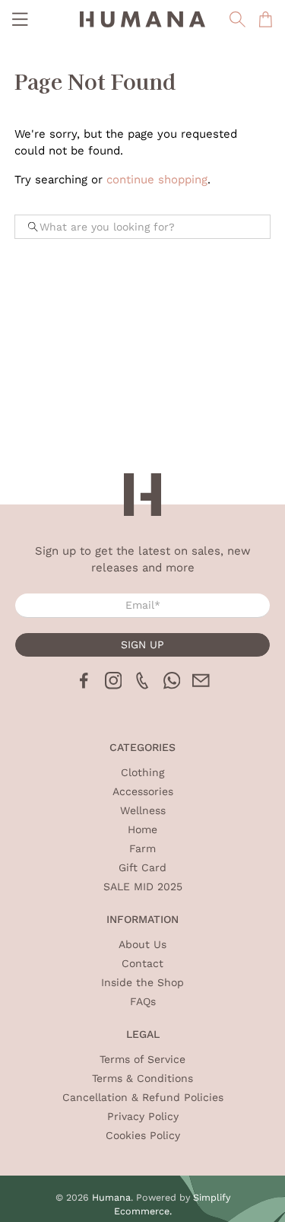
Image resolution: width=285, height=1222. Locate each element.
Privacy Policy (143, 1116)
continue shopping (156, 179)
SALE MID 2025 (142, 886)
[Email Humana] (201, 685)
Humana (111, 1197)
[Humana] (142, 19)
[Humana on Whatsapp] (172, 685)
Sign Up (142, 644)
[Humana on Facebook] (84, 685)
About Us (142, 944)
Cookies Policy (143, 1135)
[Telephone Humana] (142, 685)
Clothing (142, 772)
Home (142, 829)
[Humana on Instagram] (113, 685)
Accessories (142, 791)
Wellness (143, 810)
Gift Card (142, 867)
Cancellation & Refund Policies (142, 1097)
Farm (142, 848)
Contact (142, 963)
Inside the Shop (142, 982)
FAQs (143, 1001)
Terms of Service (142, 1059)
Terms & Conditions (142, 1078)
